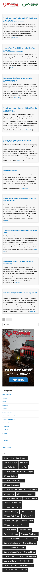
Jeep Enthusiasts (10, 467)
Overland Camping (11, 534)
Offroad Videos (10, 530)
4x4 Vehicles (9, 458)
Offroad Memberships (12, 498)
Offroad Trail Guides (12, 516)
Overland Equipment (12, 543)
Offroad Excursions (11, 485)
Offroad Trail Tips (11, 521)
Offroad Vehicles (7, 423)
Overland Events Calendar (14, 547)
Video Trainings (6, 447)
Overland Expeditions (12, 552)
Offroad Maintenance (25, 494)
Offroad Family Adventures (14, 489)
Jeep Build (24, 463)
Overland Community (12, 539)
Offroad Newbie (30, 498)
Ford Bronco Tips (10, 463)
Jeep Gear (5, 405)
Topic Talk (5, 437)
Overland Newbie (10, 561)
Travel (4, 444)
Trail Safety (5, 440)
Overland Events (29, 543)
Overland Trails (26, 561)
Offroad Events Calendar (14, 480)
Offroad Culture (10, 476)
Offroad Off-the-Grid (12, 503)
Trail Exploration (10, 570)
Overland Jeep (9, 556)
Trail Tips (23, 570)
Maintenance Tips (7, 412)
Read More (15, 37)
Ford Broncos (21, 458)
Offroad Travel (27, 521)
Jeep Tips (23, 467)
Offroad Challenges (25, 472)
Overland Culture (30, 539)
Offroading (32, 489)
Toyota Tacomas (10, 565)
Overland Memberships (27, 556)
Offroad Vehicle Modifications (16, 525)
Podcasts (4, 433)
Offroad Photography (12, 507)
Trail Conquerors (26, 565)
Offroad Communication (9, 419)
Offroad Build (9, 472)
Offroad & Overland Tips (9, 416)
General (4, 398)
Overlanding (5, 426)
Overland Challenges (29, 534)
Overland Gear (29, 552)
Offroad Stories (27, 512)
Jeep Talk (4, 408)
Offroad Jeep (9, 494)
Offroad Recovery (11, 512)
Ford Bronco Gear (7, 394)
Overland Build (25, 530)
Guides (4, 401)
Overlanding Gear (7, 430)
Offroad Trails (28, 516)
